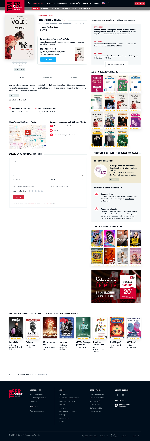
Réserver (48, 59)
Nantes (55, 8)
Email (53, 179)
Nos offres (62, 3)
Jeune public (64, 394)
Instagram (123, 395)
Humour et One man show (47, 23)
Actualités (75, 3)
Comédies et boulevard (68, 411)
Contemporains (65, 23)
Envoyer (19, 197)
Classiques (63, 415)
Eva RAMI (43, 30)
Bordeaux (45, 8)
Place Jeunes (95, 404)
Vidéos (96, 3)
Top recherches (95, 411)
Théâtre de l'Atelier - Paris (47, 27)
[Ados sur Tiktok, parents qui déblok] (109, 238)
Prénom (17, 179)
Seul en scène (79, 23)
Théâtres (50, 3)
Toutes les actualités (116, 64)
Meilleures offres (96, 401)
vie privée (48, 203)
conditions (32, 203)
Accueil (12, 374)
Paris (35, 8)
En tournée (83, 8)
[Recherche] (109, 3)
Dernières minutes (97, 398)
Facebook (117, 395)
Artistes (87, 3)
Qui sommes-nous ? (89, 436)
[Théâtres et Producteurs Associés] (29, 3)
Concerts (62, 408)
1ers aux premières (97, 394)
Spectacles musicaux (67, 401)
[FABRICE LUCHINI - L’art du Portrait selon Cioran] (97, 83)
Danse (61, 421)
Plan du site (104, 436)
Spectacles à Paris (45, 16)
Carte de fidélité (96, 408)
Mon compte (139, 3)
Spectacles (38, 3)
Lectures (62, 404)
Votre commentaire (21, 162)
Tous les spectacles (37, 411)
